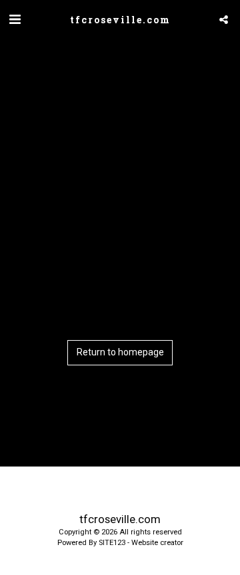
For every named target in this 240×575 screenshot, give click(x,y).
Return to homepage (120, 352)
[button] (14, 19)
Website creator (157, 542)
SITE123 (112, 542)
